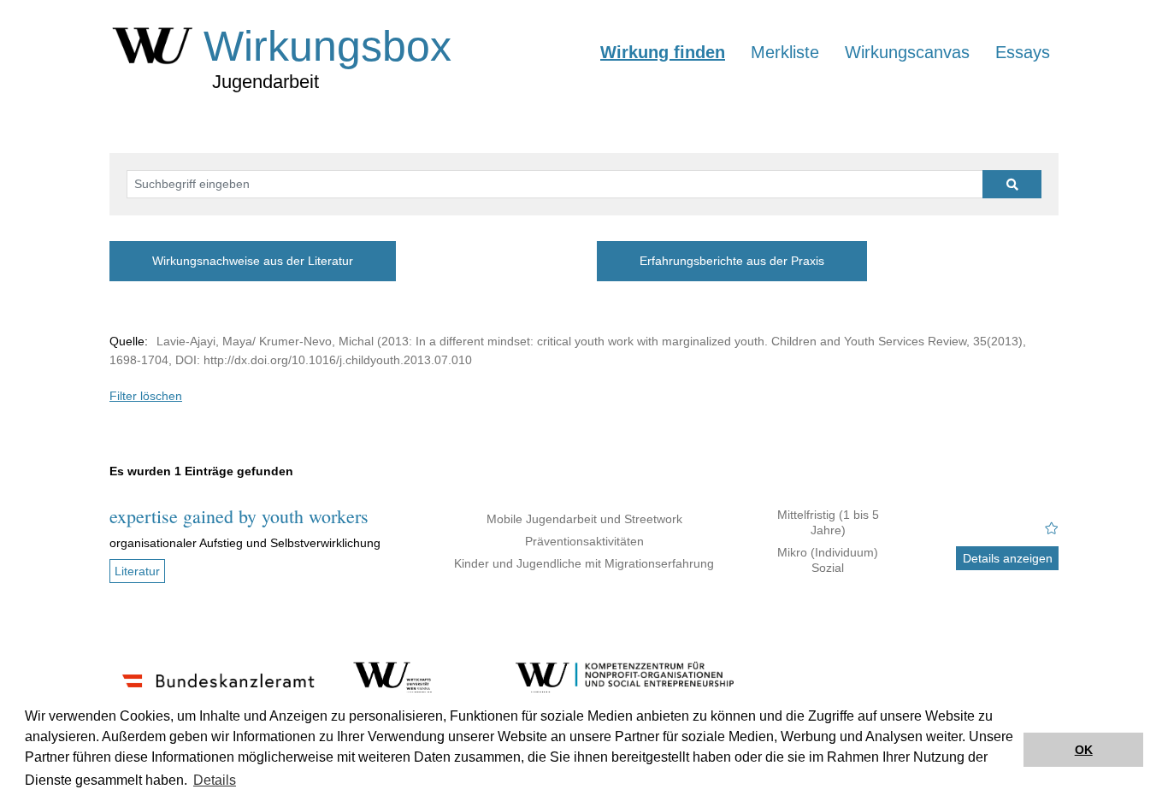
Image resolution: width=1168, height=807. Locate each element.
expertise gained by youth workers (239, 516)
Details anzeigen (1008, 558)
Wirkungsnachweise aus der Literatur (252, 261)
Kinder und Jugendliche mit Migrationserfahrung (584, 563)
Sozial (827, 567)
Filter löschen (145, 396)
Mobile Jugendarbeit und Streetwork (584, 519)
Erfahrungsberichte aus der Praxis (732, 261)
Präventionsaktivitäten (584, 541)
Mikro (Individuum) (827, 552)
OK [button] (1084, 750)
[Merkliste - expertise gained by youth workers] (1052, 528)
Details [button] (214, 780)
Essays (1022, 52)
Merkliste (785, 52)
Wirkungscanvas (907, 52)
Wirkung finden (662, 52)
